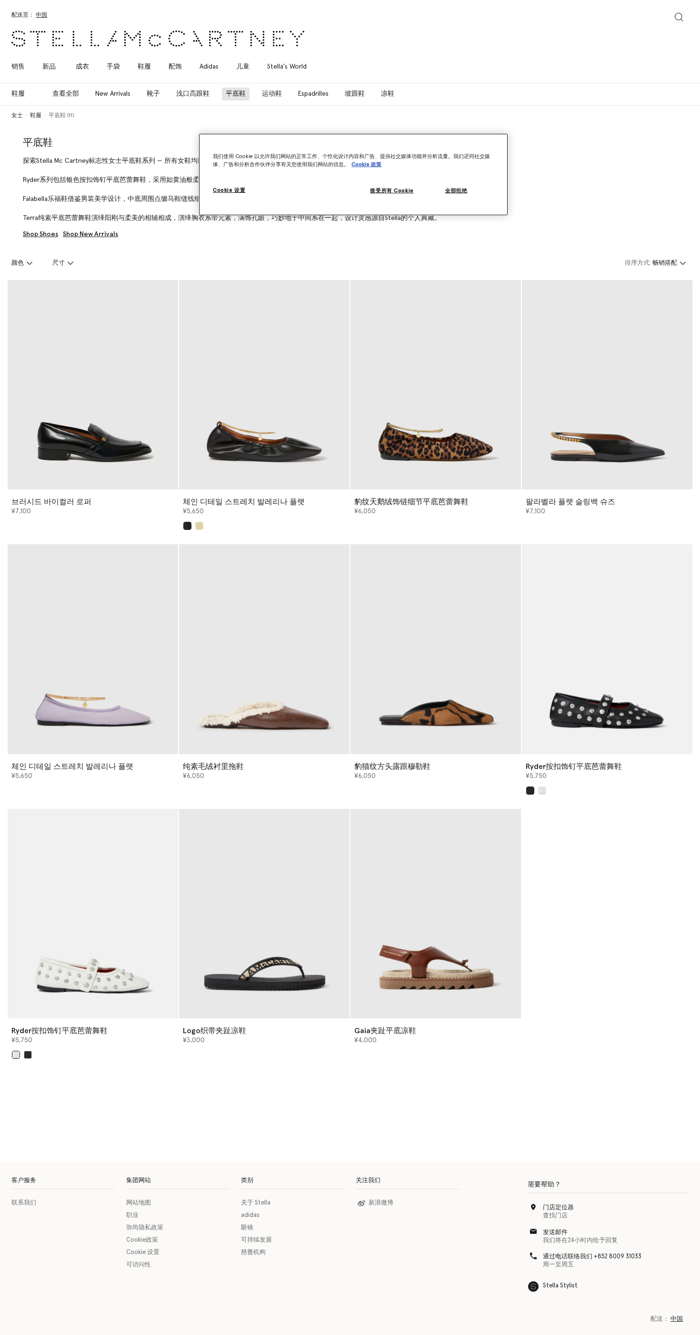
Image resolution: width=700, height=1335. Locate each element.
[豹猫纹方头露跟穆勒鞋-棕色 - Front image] (435, 649)
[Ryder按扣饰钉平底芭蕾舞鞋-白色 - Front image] (93, 913)
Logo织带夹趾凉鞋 (214, 1031)
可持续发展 (256, 1240)
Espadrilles (313, 93)
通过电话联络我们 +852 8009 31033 (592, 1257)
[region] (353, 174)
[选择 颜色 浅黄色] (199, 526)
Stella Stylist (560, 1286)
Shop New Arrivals (90, 234)
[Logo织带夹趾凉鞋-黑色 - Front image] (264, 913)
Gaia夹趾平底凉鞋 (385, 1031)
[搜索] (679, 17)
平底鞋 (236, 93)
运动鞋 (272, 93)
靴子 (153, 93)
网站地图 (138, 1203)
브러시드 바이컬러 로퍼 (51, 502)
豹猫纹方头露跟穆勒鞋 (392, 766)
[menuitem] (49, 66)
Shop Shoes (40, 234)
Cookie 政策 (366, 164)
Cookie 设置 (143, 1252)
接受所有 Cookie (391, 190)
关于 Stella (255, 1203)
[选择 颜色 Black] (187, 526)
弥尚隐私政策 (144, 1228)
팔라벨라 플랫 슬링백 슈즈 (570, 502)
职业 (132, 1215)
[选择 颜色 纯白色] (542, 791)
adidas (250, 1215)
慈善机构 (253, 1252)
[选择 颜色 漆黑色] (530, 791)
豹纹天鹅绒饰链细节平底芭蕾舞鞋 (411, 502)
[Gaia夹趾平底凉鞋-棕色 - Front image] (435, 913)
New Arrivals (112, 93)
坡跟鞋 (355, 93)
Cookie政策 (142, 1240)
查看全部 (65, 93)
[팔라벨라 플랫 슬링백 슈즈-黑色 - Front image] (607, 384)
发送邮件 (555, 1232)
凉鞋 (387, 93)
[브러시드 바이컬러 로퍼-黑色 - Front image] (93, 384)
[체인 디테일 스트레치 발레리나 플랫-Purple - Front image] (93, 649)
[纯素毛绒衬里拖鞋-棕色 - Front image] (264, 649)
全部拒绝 (456, 190)
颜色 (17, 263)
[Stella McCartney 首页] (157, 38)
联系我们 (23, 1203)
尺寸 (58, 263)
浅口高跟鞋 (193, 93)
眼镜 (247, 1228)
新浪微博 (381, 1203)
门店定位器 (558, 1208)
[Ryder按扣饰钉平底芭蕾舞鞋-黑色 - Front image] (607, 649)
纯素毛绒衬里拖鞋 (213, 766)
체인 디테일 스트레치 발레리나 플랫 (244, 502)
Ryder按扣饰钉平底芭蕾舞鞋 (574, 766)
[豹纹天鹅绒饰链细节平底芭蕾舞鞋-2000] (435, 384)
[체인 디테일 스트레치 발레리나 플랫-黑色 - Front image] (264, 384)
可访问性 (138, 1265)
